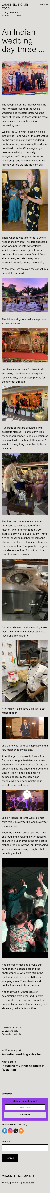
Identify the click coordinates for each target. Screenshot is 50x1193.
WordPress (28, 1182)
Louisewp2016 (11, 1031)
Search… (6, 1141)
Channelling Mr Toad (19, 1176)
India (18, 1034)
